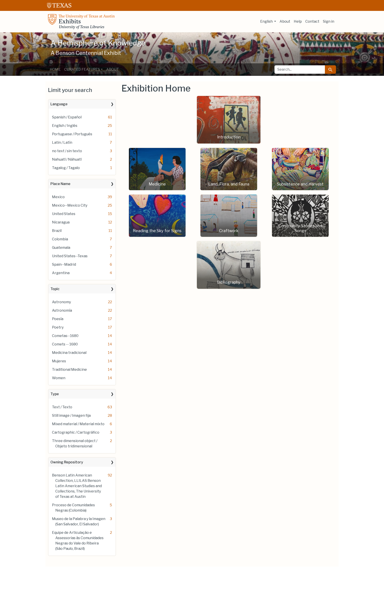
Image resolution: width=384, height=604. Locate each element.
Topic (55, 289)
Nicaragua (61, 222)
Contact (312, 21)
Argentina (61, 273)
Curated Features (82, 69)
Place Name (60, 184)
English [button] (266, 21)
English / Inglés (64, 126)
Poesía (57, 319)
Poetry (58, 327)
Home (55, 69)
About (285, 21)
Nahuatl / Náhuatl (67, 159)
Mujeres (59, 361)
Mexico (58, 197)
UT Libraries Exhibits (81, 21)
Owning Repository (66, 462)
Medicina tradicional (69, 353)
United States (63, 214)
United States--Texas (70, 256)
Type (54, 394)
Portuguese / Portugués (72, 134)
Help (298, 21)
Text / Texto (62, 407)
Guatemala (61, 247)
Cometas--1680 (65, 336)
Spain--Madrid (64, 264)
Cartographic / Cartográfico (75, 432)
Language (59, 104)
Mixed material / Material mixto (78, 424)
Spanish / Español (67, 117)
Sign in (328, 21)
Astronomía (62, 310)
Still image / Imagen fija (71, 415)
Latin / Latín (62, 142)
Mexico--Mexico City (69, 205)
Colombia (60, 239)
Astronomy (61, 302)
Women (58, 378)
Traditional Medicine (69, 369)
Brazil (57, 231)
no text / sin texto (67, 151)
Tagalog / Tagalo (66, 168)
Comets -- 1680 (65, 344)
